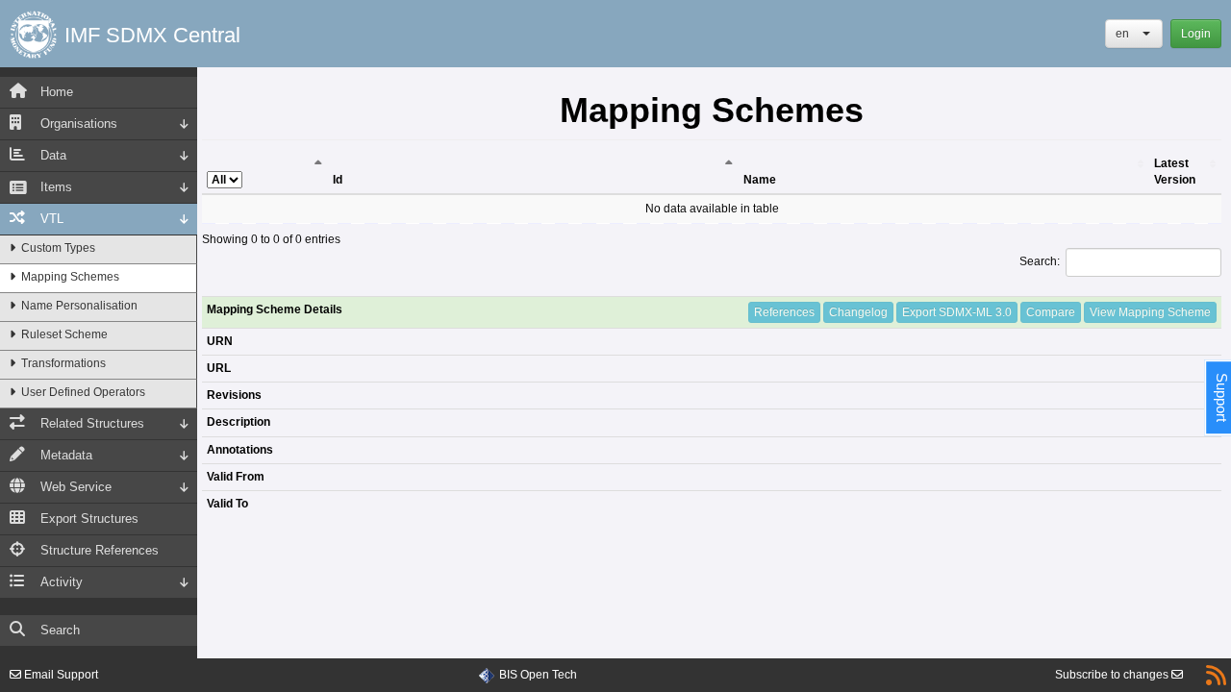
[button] (1134, 33)
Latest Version (1174, 171)
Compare (1050, 312)
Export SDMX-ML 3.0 (957, 312)
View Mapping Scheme (1150, 312)
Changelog (858, 312)
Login (1196, 33)
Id (337, 179)
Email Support (59, 674)
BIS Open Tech (538, 674)
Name (759, 179)
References (784, 312)
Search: (1039, 261)
